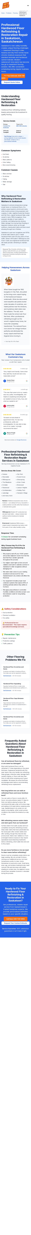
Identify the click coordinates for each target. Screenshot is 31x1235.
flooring (15, 13)
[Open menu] (28, 5)
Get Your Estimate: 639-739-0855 (13, 77)
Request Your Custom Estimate (15, 923)
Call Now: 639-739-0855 (15, 919)
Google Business (21, 440)
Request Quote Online (12, 82)
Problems (8, 13)
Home (3, 13)
